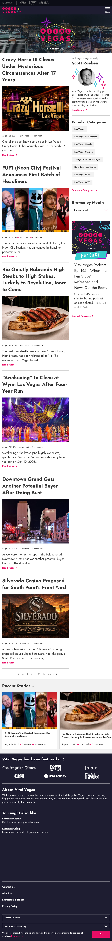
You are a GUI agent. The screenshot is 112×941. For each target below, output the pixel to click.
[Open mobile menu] (107, 8)
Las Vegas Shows (82, 174)
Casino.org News (11, 818)
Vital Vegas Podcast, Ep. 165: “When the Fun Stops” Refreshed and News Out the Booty (90, 276)
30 (49, 674)
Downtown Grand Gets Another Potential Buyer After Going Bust (30, 486)
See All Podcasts (81, 316)
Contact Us (8, 886)
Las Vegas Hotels (83, 144)
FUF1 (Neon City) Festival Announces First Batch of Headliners (31, 175)
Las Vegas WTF (82, 182)
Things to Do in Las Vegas (87, 159)
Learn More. (17, 935)
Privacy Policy (9, 906)
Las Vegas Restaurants (85, 136)
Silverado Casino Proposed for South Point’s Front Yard (34, 584)
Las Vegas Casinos (83, 152)
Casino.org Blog (11, 828)
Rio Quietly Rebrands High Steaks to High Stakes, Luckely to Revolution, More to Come (34, 279)
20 (44, 674)
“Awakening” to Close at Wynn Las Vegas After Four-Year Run (34, 384)
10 (38, 674)
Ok (101, 934)
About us (7, 893)
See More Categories (83, 190)
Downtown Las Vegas (85, 167)
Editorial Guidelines (13, 899)
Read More (78, 110)
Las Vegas (79, 129)
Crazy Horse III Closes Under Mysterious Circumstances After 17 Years (29, 69)
